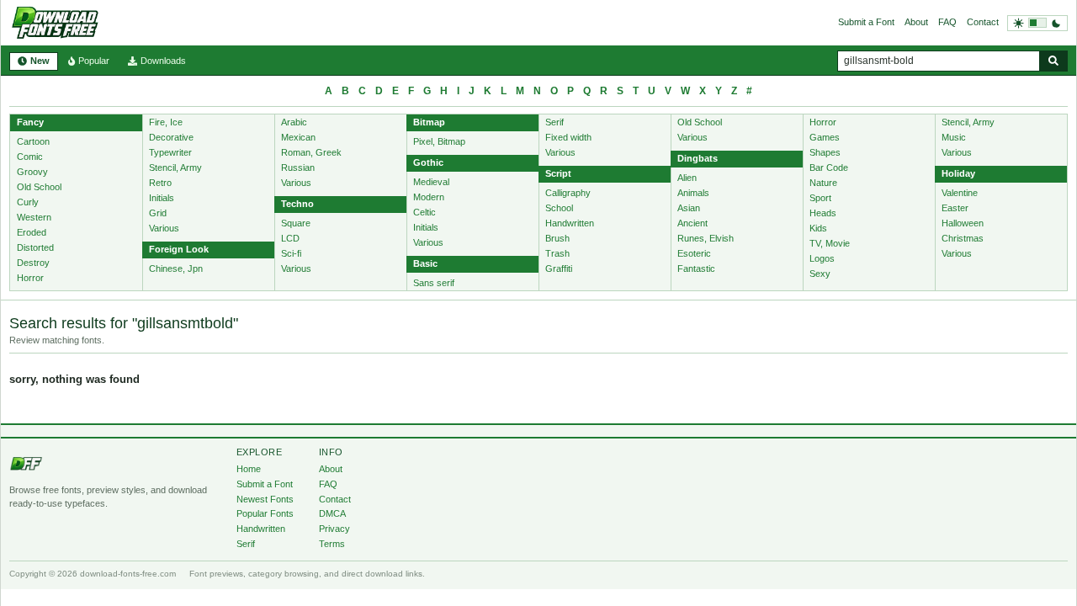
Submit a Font (866, 22)
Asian (688, 208)
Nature (823, 183)
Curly (28, 202)
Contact (983, 22)
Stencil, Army (175, 167)
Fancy (30, 122)
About (916, 22)
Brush (557, 238)
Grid (158, 213)
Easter (955, 208)
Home (248, 469)
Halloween (963, 223)
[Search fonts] (1053, 61)
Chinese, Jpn (176, 268)
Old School (39, 187)
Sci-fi (291, 253)
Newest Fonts (265, 499)
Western (34, 217)
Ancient (692, 223)
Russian (298, 167)
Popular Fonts (265, 513)
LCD (290, 238)
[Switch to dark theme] (1037, 23)
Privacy (334, 529)
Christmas (963, 238)
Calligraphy (568, 193)
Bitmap (429, 122)
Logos (822, 258)
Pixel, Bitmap (439, 141)
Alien (687, 178)
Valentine (960, 193)
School (559, 208)
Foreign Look (179, 249)
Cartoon (33, 141)
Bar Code (828, 167)
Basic (425, 263)
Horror (30, 278)
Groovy (32, 172)
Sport (820, 198)
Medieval (431, 182)
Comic (30, 157)
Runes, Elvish (705, 238)
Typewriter (170, 152)
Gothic (428, 162)
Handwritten (569, 223)
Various (164, 228)
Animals (693, 193)
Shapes (825, 152)
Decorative (171, 137)
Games (824, 137)
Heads (822, 213)
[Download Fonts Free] (54, 22)
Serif (554, 122)
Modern (428, 197)
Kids (818, 228)
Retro (160, 183)
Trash (557, 253)
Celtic (424, 212)
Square (295, 223)
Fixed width (568, 137)
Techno (297, 204)
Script (558, 173)
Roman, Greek (311, 152)
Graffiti (558, 268)
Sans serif (433, 283)
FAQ (947, 22)
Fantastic (696, 268)
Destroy (33, 263)
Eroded (31, 232)
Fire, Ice (166, 122)
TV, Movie (829, 243)
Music (954, 137)
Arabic (294, 122)
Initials (161, 198)
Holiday (958, 173)
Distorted (35, 247)
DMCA (332, 513)
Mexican (298, 137)
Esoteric (694, 253)
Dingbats (697, 158)
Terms (332, 544)
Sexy (819, 273)
